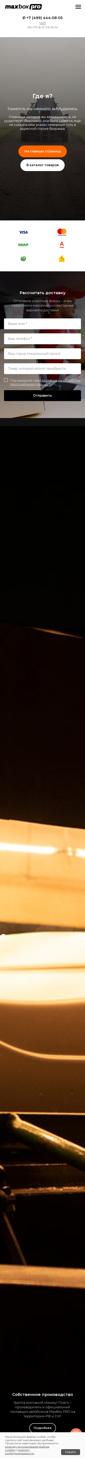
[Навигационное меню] (78, 7)
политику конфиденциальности (19, 1451)
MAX (42, 23)
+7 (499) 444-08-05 (44, 18)
